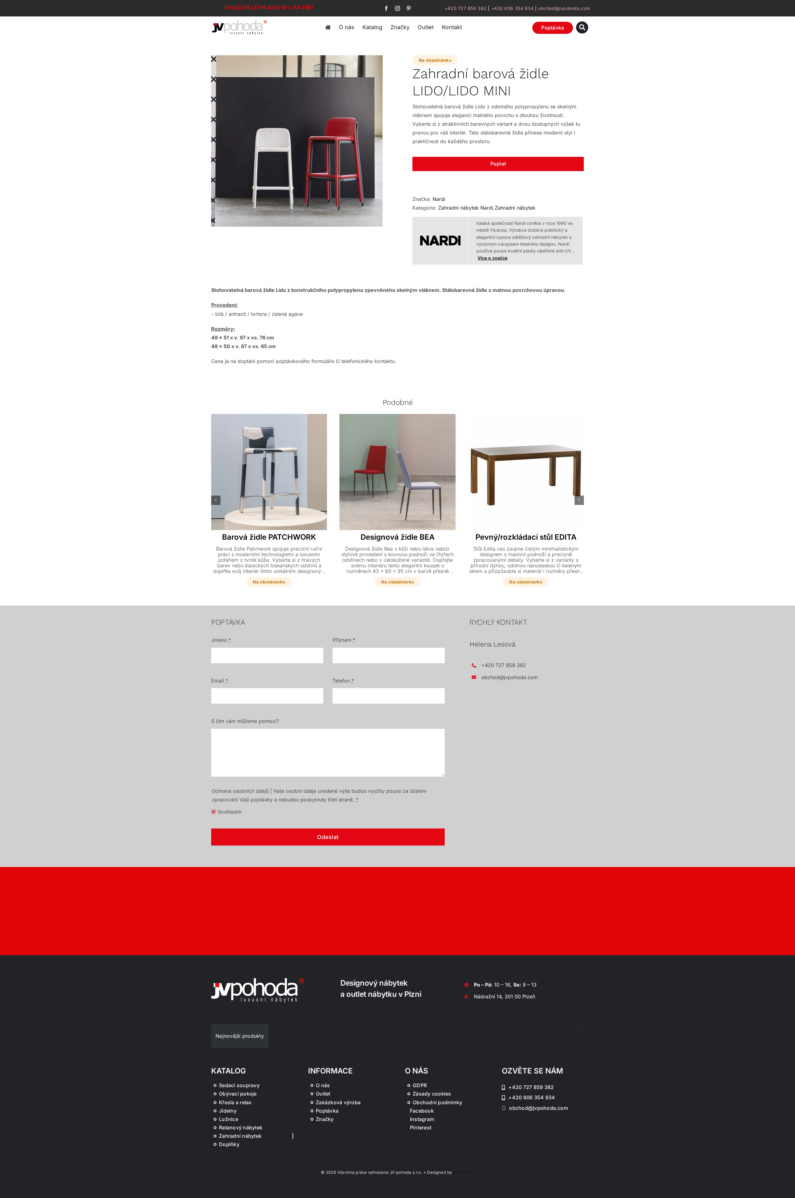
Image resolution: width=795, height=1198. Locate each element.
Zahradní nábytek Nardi (465, 208)
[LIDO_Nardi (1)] (297, 141)
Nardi (439, 199)
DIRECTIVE (464, 1172)
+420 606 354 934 (512, 8)
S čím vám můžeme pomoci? (245, 721)
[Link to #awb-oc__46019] (582, 27)
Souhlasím (230, 812)
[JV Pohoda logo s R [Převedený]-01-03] (239, 21)
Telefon (343, 681)
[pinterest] (408, 8)
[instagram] (397, 8)
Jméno (221, 640)
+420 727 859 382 (466, 8)
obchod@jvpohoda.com (564, 8)
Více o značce (492, 258)
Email (219, 681)
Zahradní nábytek (515, 208)
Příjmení (344, 640)
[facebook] (386, 8)
